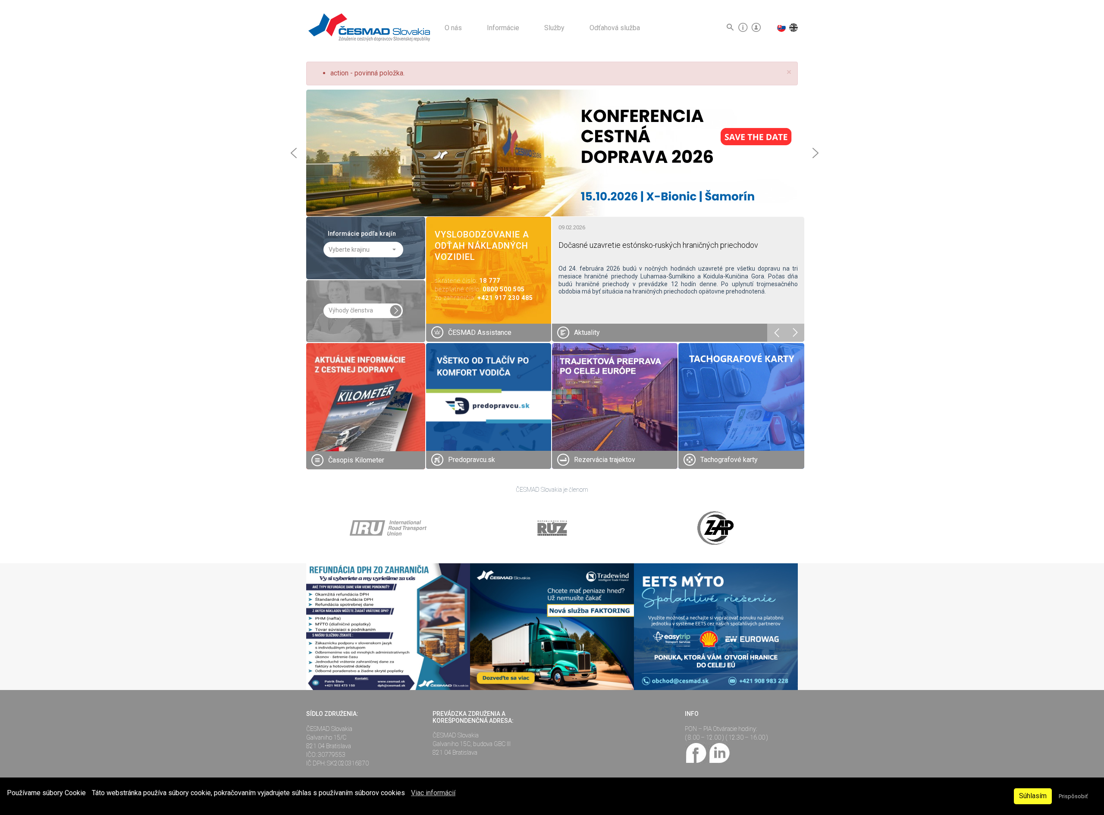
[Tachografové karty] (741, 406)
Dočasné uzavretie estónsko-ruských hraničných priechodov (658, 245)
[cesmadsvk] (696, 752)
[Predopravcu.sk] (489, 405)
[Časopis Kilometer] (365, 402)
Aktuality (587, 332)
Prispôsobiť (1073, 796)
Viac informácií (433, 793)
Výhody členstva (351, 310)
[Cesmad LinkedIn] (719, 752)
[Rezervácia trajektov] (614, 405)
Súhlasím (1033, 796)
